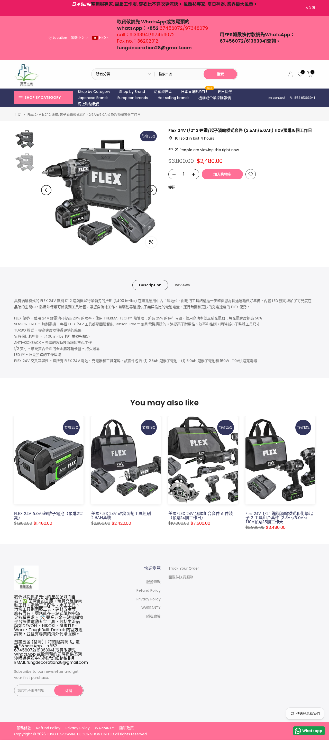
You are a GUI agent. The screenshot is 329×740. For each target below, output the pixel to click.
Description (150, 285)
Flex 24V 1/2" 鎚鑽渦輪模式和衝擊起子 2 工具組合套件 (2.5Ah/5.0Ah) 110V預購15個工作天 (279, 518)
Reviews (182, 285)
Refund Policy (148, 590)
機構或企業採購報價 (214, 97)
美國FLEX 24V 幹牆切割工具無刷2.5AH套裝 (121, 516)
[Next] (152, 190)
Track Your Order (183, 568)
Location (60, 37)
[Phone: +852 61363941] (292, 97)
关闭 (19, 7)
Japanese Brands (93, 97)
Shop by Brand (132, 91)
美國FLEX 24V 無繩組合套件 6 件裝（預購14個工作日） (200, 516)
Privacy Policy (148, 599)
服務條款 (153, 581)
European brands (132, 97)
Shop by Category (94, 91)
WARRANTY (151, 607)
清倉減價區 (163, 91)
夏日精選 (224, 91)
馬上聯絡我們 (88, 103)
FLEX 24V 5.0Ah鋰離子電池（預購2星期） (48, 516)
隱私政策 (153, 616)
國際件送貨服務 (181, 577)
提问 (172, 187)
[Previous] (46, 190)
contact (278, 97)
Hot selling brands (173, 97)
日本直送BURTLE (196, 91)
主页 (17, 114)
